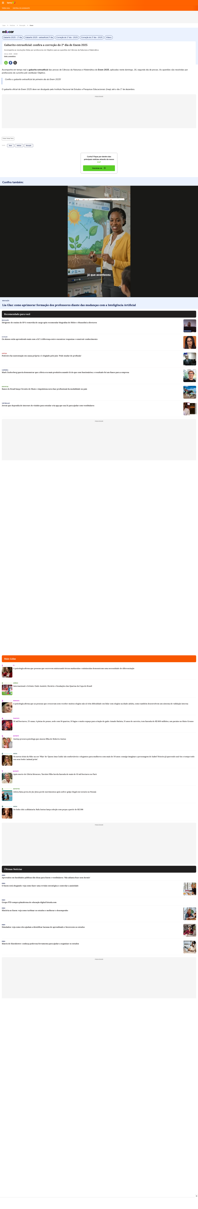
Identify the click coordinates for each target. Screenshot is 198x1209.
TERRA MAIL (6, 8)
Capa (4, 25)
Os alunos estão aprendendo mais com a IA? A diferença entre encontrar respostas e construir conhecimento (50, 339)
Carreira (5, 370)
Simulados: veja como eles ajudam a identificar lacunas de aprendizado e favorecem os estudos (43, 927)
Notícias (12, 25)
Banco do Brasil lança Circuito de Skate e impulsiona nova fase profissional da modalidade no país (44, 389)
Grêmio (15, 683)
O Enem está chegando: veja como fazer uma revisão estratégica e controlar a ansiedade (40, 886)
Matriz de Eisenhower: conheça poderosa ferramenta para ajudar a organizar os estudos (40, 943)
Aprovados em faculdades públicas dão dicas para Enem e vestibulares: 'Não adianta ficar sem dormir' (46, 877)
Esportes (5, 387)
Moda (15, 753)
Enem (31, 25)
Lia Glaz (4, 337)
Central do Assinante (21, 8)
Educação (22, 25)
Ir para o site (11, 3)
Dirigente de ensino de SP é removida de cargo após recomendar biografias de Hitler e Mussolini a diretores (49, 322)
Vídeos (108, 37)
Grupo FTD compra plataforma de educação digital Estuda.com (29, 902)
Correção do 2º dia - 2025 (91, 37)
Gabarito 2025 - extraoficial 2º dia (39, 37)
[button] (3, 3)
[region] (99, 1203)
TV (14, 665)
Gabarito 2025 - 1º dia (13, 37)
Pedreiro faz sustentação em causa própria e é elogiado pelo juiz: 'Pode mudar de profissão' (41, 356)
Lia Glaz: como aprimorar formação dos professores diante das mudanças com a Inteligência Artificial (69, 305)
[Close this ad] (196, 1196)
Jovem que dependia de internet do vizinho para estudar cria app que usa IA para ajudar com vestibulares (48, 405)
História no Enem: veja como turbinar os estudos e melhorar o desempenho (35, 910)
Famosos (16, 701)
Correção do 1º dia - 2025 (67, 37)
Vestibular (6, 403)
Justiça (4, 353)
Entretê (16, 736)
